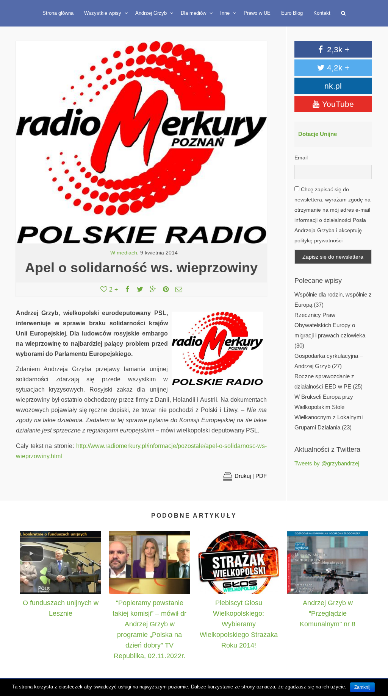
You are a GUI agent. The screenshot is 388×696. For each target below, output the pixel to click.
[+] (60, 562)
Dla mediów (194, 13)
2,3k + (337, 49)
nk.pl (333, 85)
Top (373, 655)
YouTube (337, 104)
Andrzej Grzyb (151, 13)
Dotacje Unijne (317, 134)
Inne (225, 13)
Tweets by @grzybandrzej (326, 463)
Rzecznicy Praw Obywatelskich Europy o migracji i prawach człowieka (329, 325)
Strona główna (58, 13)
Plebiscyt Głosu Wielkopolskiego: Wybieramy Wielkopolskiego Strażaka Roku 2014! (239, 624)
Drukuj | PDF (251, 476)
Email (301, 157)
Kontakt (321, 13)
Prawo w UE (257, 13)
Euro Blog (292, 13)
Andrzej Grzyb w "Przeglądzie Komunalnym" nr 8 (327, 613)
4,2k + (337, 67)
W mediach (123, 253)
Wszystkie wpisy (103, 13)
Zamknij (362, 687)
